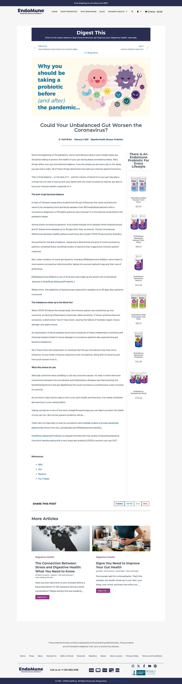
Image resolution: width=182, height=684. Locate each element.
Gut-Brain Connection (42, 575)
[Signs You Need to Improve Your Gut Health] (121, 538)
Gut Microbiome (109, 571)
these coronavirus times (100, 159)
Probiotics (118, 139)
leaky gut (54, 575)
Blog (102, 11)
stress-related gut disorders (44, 577)
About (103, 656)
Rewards (81, 656)
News (40, 656)
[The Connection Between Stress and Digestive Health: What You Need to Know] (61, 538)
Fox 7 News (43, 478)
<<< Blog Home (91, 53)
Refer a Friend (66, 656)
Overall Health (120, 571)
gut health (99, 571)
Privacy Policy (132, 656)
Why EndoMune (88, 11)
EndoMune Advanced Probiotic (58, 281)
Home (54, 11)
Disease (109, 139)
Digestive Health (98, 139)
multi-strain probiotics (65, 575)
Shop (31, 656)
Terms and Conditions (152, 656)
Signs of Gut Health (132, 571)
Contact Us (51, 656)
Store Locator (116, 656)
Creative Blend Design (116, 681)
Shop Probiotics (69, 11)
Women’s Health (116, 11)
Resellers (93, 656)
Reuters (42, 474)
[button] (132, 11)
